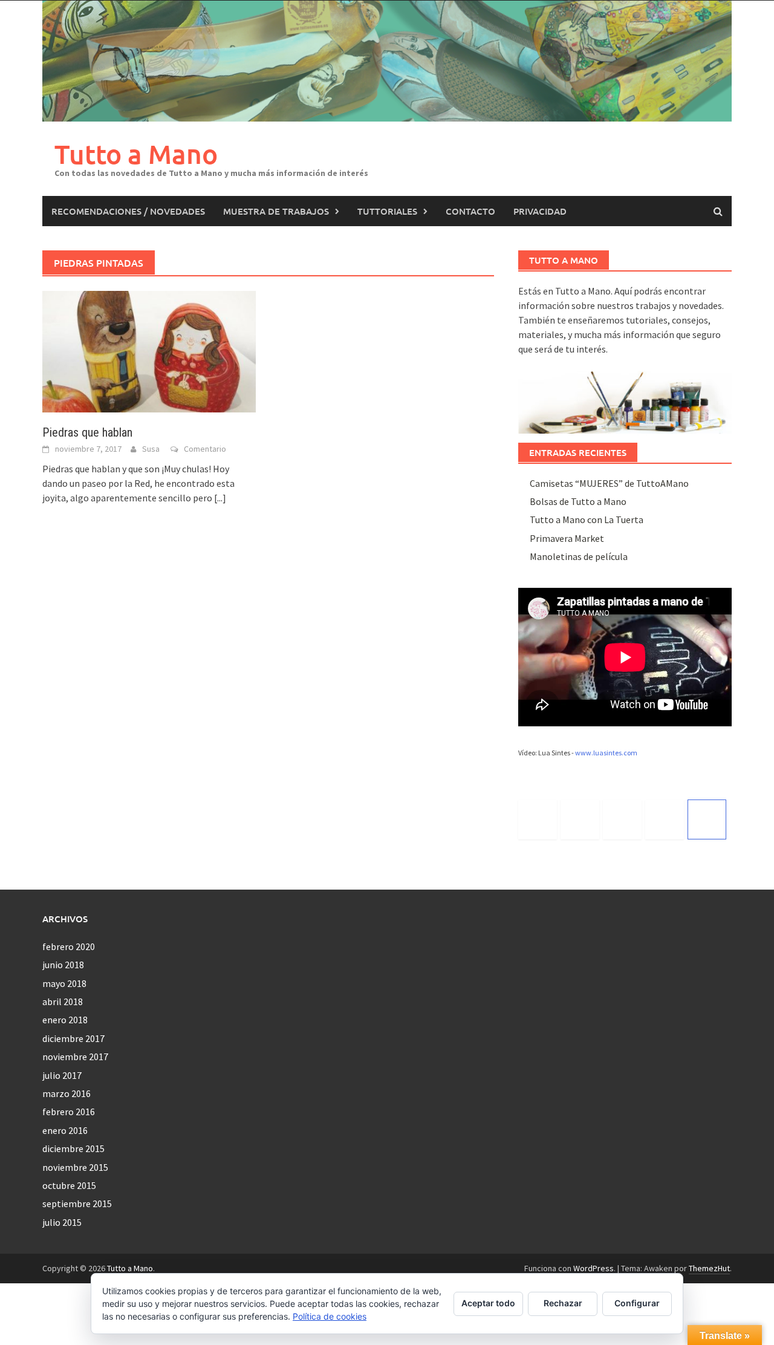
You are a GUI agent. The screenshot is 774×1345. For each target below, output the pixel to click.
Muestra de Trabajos (276, 211)
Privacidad (540, 211)
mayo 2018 (64, 983)
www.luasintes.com (606, 752)
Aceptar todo (488, 1303)
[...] (220, 498)
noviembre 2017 (75, 1056)
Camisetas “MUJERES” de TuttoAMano (609, 483)
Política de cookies (329, 1316)
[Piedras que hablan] (149, 350)
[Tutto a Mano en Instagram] (622, 819)
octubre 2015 (69, 1185)
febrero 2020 (68, 946)
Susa (151, 448)
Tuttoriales (387, 211)
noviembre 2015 (75, 1167)
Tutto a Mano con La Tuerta (586, 519)
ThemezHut (709, 1268)
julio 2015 (62, 1222)
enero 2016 (65, 1130)
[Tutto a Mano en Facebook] (580, 819)
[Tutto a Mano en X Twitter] (537, 819)
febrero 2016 (68, 1112)
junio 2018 (63, 965)
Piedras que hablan (87, 432)
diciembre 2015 (73, 1148)
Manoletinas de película (579, 556)
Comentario (205, 448)
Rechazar (563, 1303)
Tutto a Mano (136, 154)
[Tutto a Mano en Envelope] (707, 819)
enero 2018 (65, 1020)
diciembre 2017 (73, 1038)
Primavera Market (567, 538)
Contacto (470, 211)
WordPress (593, 1268)
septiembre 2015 (77, 1203)
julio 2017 (62, 1075)
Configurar (637, 1303)
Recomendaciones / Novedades (128, 211)
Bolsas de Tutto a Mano (578, 501)
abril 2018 (62, 1001)
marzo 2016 (66, 1093)
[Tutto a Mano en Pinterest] (664, 819)
